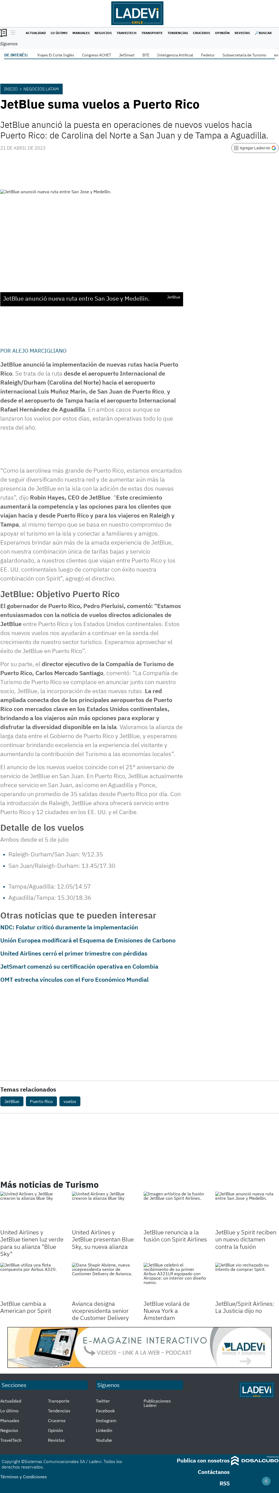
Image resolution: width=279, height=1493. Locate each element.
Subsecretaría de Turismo (244, 55)
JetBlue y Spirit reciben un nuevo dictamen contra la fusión (245, 1239)
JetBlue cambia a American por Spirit (25, 1306)
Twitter (103, 1401)
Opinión (222, 33)
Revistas (242, 33)
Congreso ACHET (96, 55)
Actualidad (36, 33)
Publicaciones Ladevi (157, 1403)
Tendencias (178, 33)
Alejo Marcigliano (39, 350)
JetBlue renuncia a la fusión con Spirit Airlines (175, 1235)
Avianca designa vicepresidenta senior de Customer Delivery (100, 1310)
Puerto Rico (41, 1101)
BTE (145, 55)
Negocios (103, 33)
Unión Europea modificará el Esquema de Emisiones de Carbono (87, 940)
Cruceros (201, 33)
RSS (225, 1483)
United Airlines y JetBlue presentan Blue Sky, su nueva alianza (103, 1239)
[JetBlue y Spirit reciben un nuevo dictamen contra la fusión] (247, 1209)
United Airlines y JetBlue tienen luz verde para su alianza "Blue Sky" (31, 1243)
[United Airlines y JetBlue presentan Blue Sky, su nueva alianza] (103, 1209)
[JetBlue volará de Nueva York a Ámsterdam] (175, 1280)
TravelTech (127, 33)
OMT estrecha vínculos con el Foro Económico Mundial (74, 979)
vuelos (69, 1101)
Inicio (11, 89)
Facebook (105, 1410)
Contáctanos (214, 1472)
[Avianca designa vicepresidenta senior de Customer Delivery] (103, 1280)
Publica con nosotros (203, 1460)
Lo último (59, 33)
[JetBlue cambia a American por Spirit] (32, 1280)
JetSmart (127, 55)
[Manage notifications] (266, 1481)
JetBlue (11, 1101)
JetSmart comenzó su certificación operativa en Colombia (79, 966)
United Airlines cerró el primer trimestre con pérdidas (73, 953)
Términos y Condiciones (23, 1476)
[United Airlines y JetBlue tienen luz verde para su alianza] (32, 1209)
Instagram (106, 1420)
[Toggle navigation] (11, 33)
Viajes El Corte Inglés (55, 55)
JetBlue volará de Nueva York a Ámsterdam (167, 1310)
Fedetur (208, 55)
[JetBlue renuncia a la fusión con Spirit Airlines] (175, 1209)
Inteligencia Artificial (175, 55)
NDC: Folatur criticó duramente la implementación (69, 927)
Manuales (81, 33)
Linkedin (104, 1430)
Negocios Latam (41, 89)
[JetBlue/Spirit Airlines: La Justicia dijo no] (247, 1280)
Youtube (104, 1440)
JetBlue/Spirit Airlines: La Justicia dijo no (244, 1306)
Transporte (152, 33)
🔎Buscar (263, 33)
